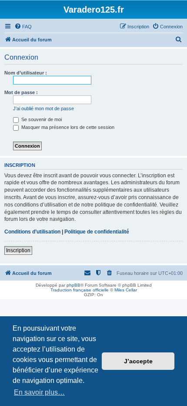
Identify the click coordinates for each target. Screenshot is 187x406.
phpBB (73, 285)
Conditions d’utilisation (32, 232)
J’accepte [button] (138, 361)
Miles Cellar (125, 290)
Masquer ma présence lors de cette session (67, 127)
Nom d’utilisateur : (25, 72)
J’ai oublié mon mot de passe (43, 108)
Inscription (18, 250)
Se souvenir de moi (41, 119)
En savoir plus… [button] (39, 392)
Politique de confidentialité (96, 232)
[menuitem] (23, 26)
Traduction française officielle (79, 290)
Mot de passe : (21, 92)
